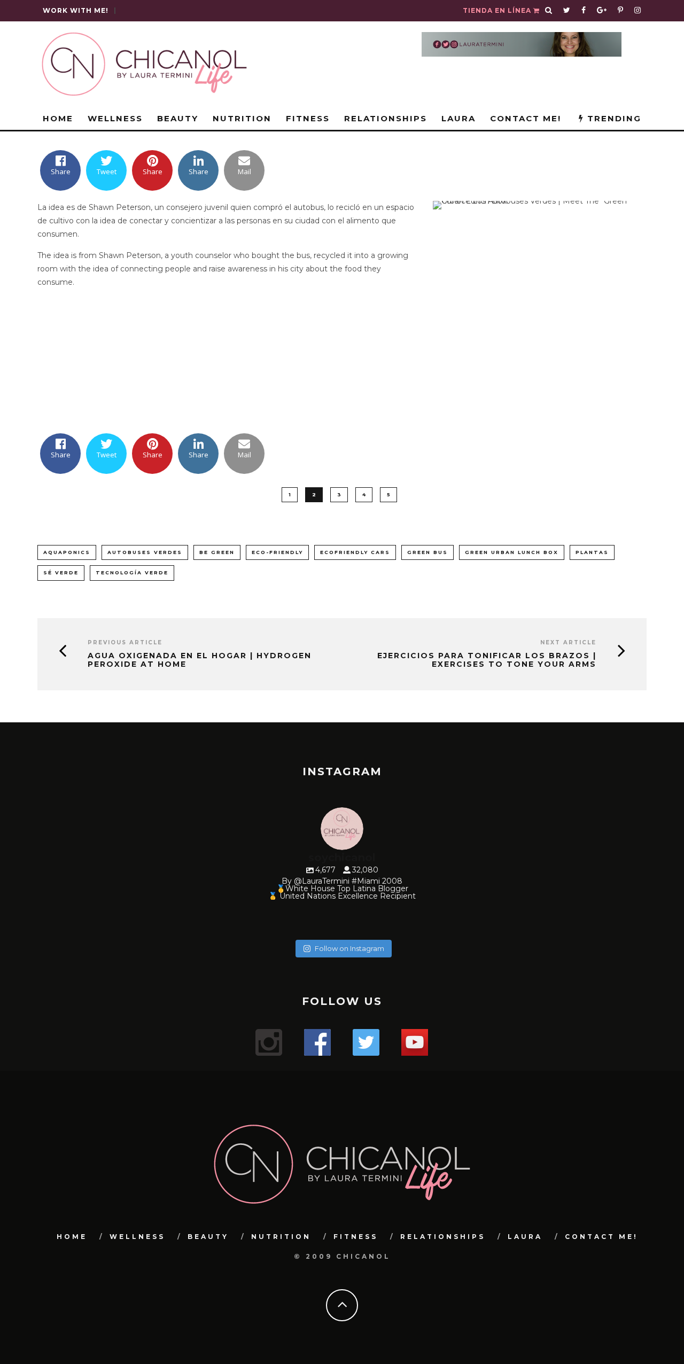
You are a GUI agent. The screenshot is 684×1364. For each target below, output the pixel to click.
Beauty (177, 118)
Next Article (568, 642)
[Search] (549, 10)
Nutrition (242, 118)
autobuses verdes (144, 552)
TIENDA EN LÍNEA (498, 10)
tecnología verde (132, 572)
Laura (458, 118)
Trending (612, 118)
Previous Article (125, 642)
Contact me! (525, 118)
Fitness (308, 118)
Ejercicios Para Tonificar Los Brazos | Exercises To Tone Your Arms (486, 660)
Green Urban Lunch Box (511, 552)
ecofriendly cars (355, 552)
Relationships (385, 118)
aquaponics (66, 552)
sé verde (61, 572)
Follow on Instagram (349, 948)
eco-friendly (277, 552)
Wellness (115, 118)
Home (58, 118)
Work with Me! (75, 10)
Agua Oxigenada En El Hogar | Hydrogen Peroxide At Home (200, 660)
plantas (592, 552)
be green (217, 552)
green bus (427, 552)
